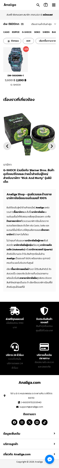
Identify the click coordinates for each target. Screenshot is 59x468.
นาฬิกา (7, 164)
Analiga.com (30, 382)
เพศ (28, 41)
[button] (38, 5)
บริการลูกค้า (10, 444)
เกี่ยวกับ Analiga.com (16, 454)
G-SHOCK (27, 32)
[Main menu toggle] (53, 5)
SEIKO (37, 32)
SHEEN (46, 32)
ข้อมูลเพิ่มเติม (11, 433)
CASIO (6, 32)
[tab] (29, 434)
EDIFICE (16, 32)
